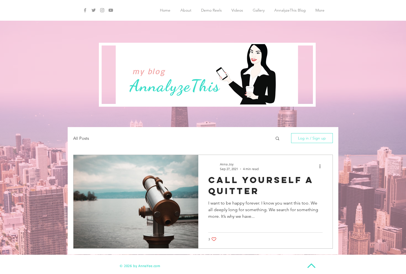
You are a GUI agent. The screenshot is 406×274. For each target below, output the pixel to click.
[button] (277, 139)
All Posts (81, 138)
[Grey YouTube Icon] (111, 10)
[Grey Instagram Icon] (102, 10)
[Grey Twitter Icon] (93, 10)
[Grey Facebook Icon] (85, 10)
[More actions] (321, 166)
